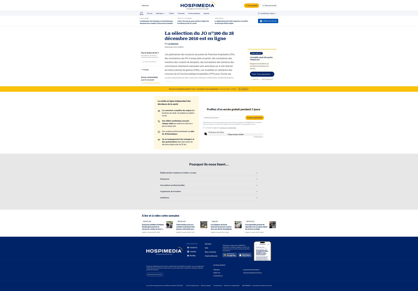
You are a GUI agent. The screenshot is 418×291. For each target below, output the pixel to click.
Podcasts (181, 13)
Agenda (206, 13)
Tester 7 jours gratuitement (261, 74)
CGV (215, 128)
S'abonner (145, 5)
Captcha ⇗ (258, 136)
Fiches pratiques (194, 13)
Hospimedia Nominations (251, 269)
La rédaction (173, 44)
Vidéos (171, 13)
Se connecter (243, 89)
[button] (209, 89)
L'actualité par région (267, 13)
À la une (149, 13)
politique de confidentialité (228, 128)
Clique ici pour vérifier (236, 134)
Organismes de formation (170, 191)
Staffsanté (216, 269)
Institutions (164, 198)
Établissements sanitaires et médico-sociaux (178, 173)
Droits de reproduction (192, 285)
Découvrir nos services (155, 274)
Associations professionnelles (172, 185)
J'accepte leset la (220, 128)
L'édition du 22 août (269, 21)
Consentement (217, 285)
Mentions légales (206, 285)
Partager (146, 70)
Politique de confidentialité (231, 285)
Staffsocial (216, 273)
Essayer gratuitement (254, 118)
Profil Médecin (218, 276)
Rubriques (159, 13)
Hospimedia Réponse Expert (252, 273)
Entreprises (164, 179)
